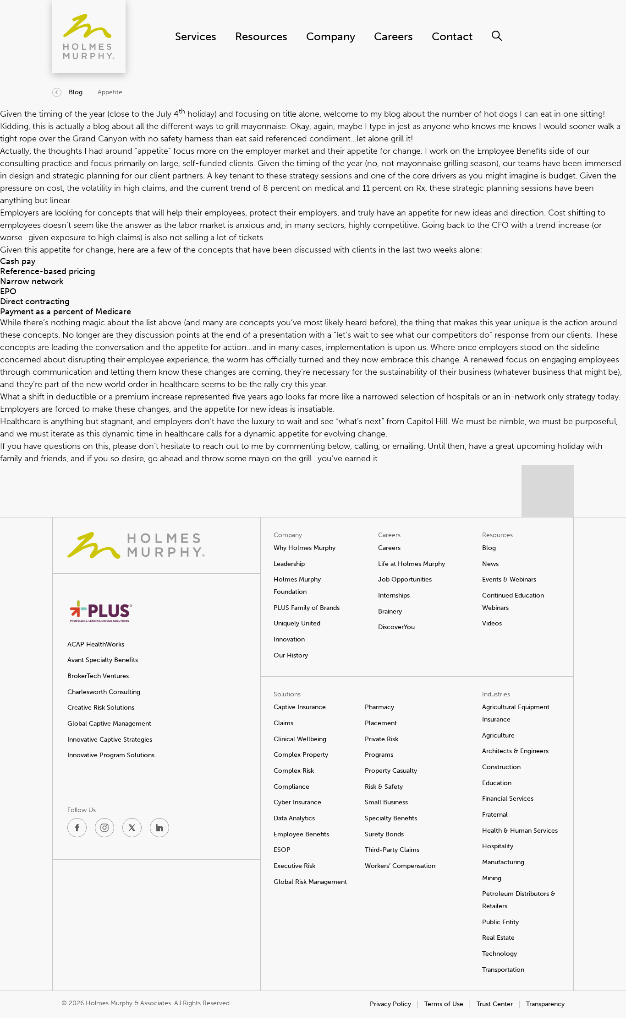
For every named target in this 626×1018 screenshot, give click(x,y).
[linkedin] (159, 827)
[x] (132, 827)
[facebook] (77, 827)
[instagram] (104, 827)
